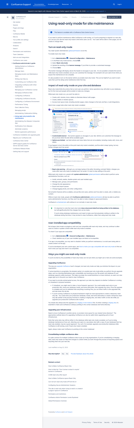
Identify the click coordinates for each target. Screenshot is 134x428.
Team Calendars (18, 54)
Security (106, 422)
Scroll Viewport (68, 412)
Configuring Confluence (22, 95)
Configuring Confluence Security (25, 98)
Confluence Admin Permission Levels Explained (63, 397)
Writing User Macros (21, 79)
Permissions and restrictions (22, 51)
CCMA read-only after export (57, 375)
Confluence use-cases (20, 60)
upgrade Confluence (63, 266)
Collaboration (17, 42)
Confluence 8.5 (21, 16)
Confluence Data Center (20, 141)
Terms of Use (97, 422)
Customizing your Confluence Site (25, 82)
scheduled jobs (62, 202)
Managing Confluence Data (23, 92)
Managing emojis (20, 110)
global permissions (74, 50)
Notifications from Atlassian (23, 126)
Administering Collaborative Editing (26, 113)
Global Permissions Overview (57, 401)
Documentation (39, 4)
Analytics (16, 45)
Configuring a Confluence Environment (27, 101)
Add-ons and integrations (21, 57)
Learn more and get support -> (96, 11)
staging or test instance (84, 302)
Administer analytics (21, 129)
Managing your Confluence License (26, 90)
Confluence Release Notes (21, 148)
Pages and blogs (18, 28)
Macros (15, 37)
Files (14, 31)
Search (114, 4)
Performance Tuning (21, 104)
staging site (112, 302)
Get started (16, 22)
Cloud (104, 17)
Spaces (15, 25)
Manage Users (19, 71)
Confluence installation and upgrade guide (26, 135)
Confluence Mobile (19, 34)
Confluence (58, 412)
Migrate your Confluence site (22, 138)
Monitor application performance (25, 132)
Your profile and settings (20, 40)
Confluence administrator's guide (24, 63)
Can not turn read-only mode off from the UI (62, 381)
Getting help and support (21, 151)
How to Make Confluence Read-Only (60, 366)
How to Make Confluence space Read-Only (62, 378)
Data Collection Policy (22, 107)
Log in (119, 4)
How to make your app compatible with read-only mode (97, 246)
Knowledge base (53, 4)
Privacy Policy (86, 422)
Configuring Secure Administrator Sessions (61, 385)
